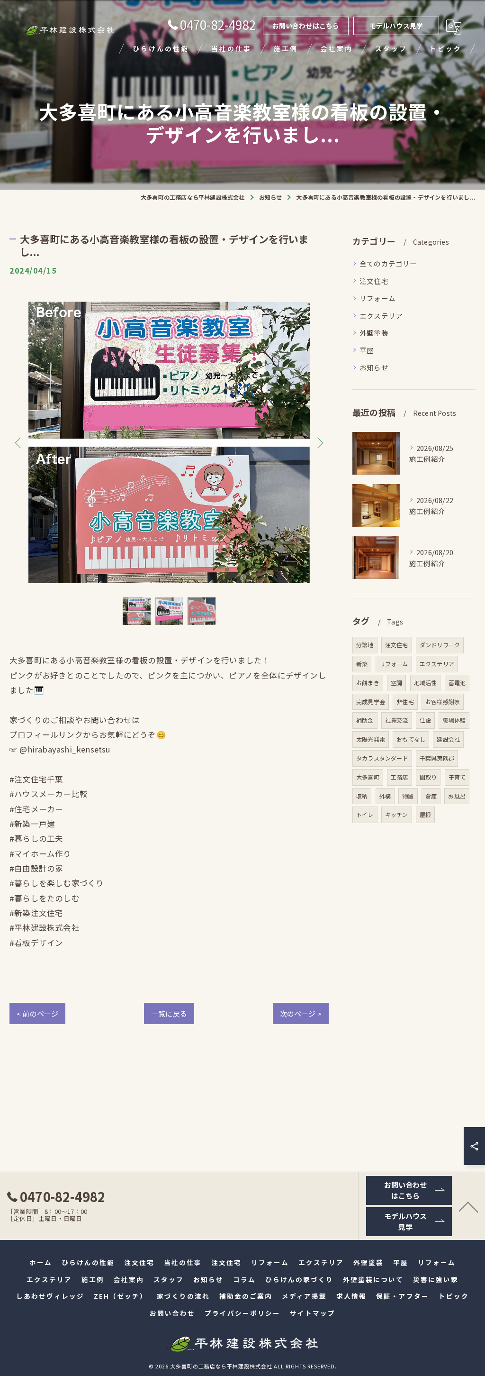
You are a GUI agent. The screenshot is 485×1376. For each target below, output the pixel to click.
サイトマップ (312, 1313)
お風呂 (457, 796)
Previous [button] (18, 442)
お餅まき (367, 683)
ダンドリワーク (440, 645)
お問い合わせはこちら (306, 25)
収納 (362, 796)
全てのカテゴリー (388, 263)
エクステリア (381, 316)
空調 (396, 683)
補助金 (365, 720)
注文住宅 (373, 281)
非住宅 (405, 701)
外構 (385, 796)
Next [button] (319, 442)
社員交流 (396, 720)
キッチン (396, 814)
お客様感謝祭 (442, 701)
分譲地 (365, 645)
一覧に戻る (169, 1013)
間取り (428, 777)
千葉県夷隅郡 (437, 758)
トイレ (365, 814)
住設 (425, 720)
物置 (407, 796)
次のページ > (301, 1013)
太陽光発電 (370, 739)
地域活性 (425, 683)
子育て (457, 777)
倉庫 (431, 796)
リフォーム (377, 298)
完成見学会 (370, 701)
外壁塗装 (373, 333)
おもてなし (410, 739)
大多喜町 (367, 777)
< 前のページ (37, 1013)
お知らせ (373, 367)
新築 (362, 664)
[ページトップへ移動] (468, 1206)
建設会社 (448, 739)
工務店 (399, 777)
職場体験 (454, 720)
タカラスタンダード (382, 758)
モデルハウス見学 (396, 25)
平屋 (366, 350)
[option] (169, 442)
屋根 (425, 814)
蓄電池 (457, 683)
